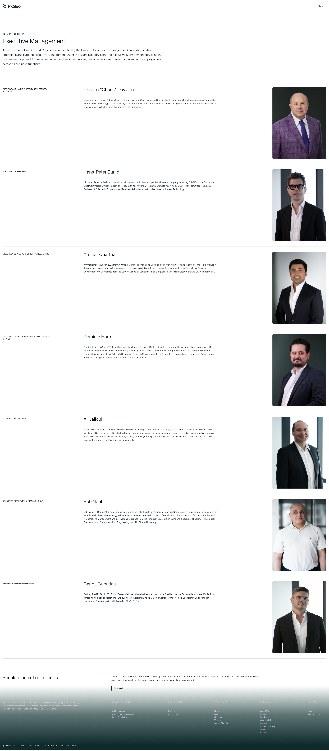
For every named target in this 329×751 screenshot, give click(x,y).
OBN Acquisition (118, 711)
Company (7, 34)
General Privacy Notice (30, 746)
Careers (263, 723)
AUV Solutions (175, 703)
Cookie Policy (50, 746)
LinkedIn (310, 711)
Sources (218, 717)
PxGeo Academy (267, 727)
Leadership (265, 717)
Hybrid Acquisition (119, 717)
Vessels (217, 720)
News (262, 730)
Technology (221, 703)
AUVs (216, 714)
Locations (264, 714)
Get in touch (118, 688)
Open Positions (313, 714)
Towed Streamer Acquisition (123, 714)
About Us (264, 711)
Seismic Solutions (121, 703)
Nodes (217, 711)
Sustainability (266, 720)
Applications (172, 714)
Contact (264, 733)
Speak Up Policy (68, 746)
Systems (171, 711)
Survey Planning (221, 723)
